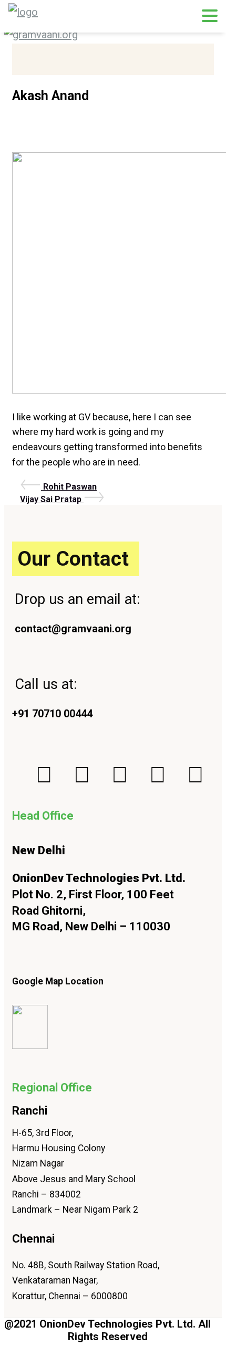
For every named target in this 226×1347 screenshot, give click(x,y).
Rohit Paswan (70, 487)
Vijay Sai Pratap (52, 499)
